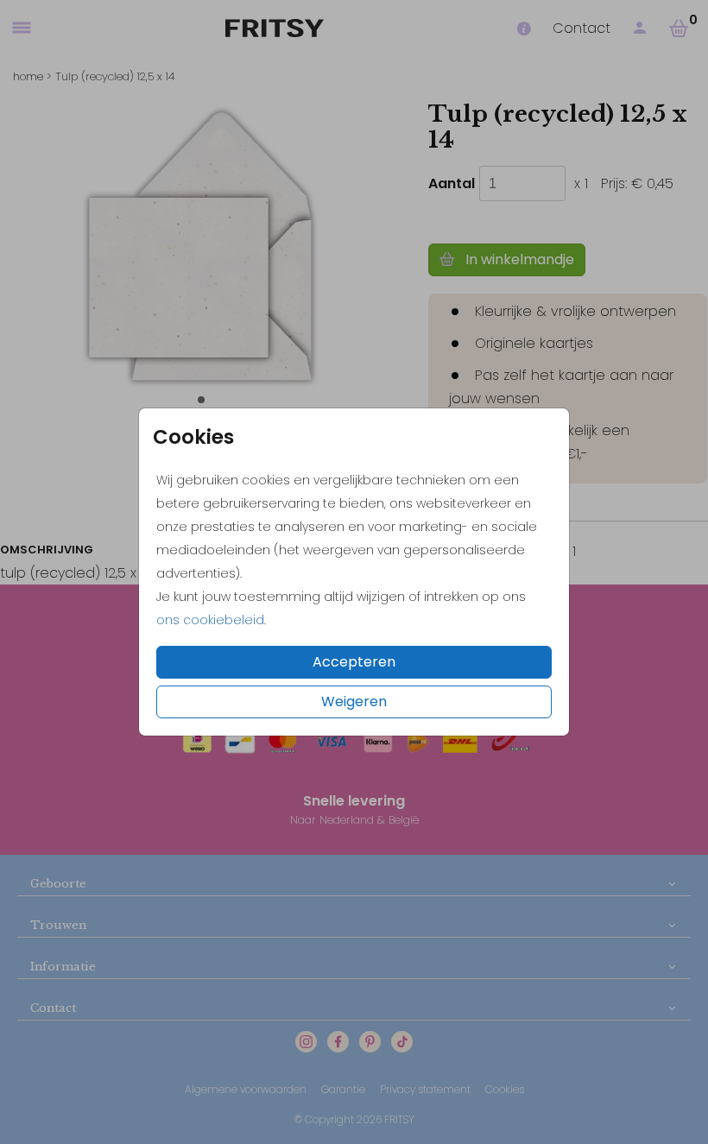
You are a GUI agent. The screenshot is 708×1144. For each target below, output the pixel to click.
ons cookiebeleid (210, 620)
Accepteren (354, 662)
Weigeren (354, 701)
